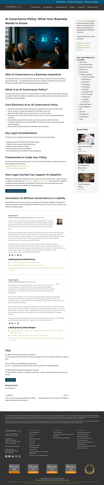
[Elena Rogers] (60, 286)
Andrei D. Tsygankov (88, 77)
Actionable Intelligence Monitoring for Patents (87, 446)
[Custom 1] (19, 456)
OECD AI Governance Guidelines (16, 168)
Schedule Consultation (91, 2)
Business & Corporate (85, 67)
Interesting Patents (85, 107)
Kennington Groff (87, 92)
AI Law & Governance (85, 64)
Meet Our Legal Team (57, 432)
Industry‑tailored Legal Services (84, 432)
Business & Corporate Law (82, 436)
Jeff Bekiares (86, 87)
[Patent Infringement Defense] (86, 177)
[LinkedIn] (12, 255)
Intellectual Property (43, 181)
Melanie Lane (86, 97)
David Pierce (13, 216)
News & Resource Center (34, 445)
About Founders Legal (34, 432)
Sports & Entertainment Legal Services (85, 442)
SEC (80, 109)
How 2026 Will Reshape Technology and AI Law (24, 262)
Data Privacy (83, 69)
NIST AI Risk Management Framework (17, 166)
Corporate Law (29, 181)
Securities (82, 111)
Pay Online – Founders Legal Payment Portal (38, 455)
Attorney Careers (92, 7)
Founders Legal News (85, 74)
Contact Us (31, 436)
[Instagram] (15, 255)
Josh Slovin (85, 89)
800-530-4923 (60, 2)
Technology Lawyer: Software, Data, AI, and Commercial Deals (29, 335)
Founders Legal (39, 217)
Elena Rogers (13, 280)
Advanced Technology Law (83, 434)
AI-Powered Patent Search (75, 2)
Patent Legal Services (81, 444)
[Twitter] (13, 456)
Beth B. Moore (86, 79)
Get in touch (10, 380)
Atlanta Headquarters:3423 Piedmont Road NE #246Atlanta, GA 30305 (11, 451)
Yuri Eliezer (85, 99)
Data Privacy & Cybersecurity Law (84, 438)
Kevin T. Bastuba (87, 94)
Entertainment (83, 72)
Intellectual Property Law (82, 440)
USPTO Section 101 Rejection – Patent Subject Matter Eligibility (39, 452)
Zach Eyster (85, 102)
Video (81, 119)
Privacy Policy (32, 441)
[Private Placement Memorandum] (86, 158)
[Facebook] (10, 255)
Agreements (83, 62)
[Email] (21, 255)
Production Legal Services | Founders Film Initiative (53, 397)
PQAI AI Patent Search (34, 447)
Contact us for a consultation (16, 191)
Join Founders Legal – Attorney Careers (61, 438)
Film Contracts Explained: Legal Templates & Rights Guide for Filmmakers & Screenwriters (20, 398)
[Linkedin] (6, 456)
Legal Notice (31, 443)
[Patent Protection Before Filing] (86, 139)
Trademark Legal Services (82, 448)
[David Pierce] (60, 221)
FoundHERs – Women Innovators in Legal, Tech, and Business (63, 435)
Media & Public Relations (34, 438)
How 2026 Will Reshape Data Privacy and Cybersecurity (27, 265)
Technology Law (84, 114)
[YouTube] (18, 255)
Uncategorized (83, 116)
